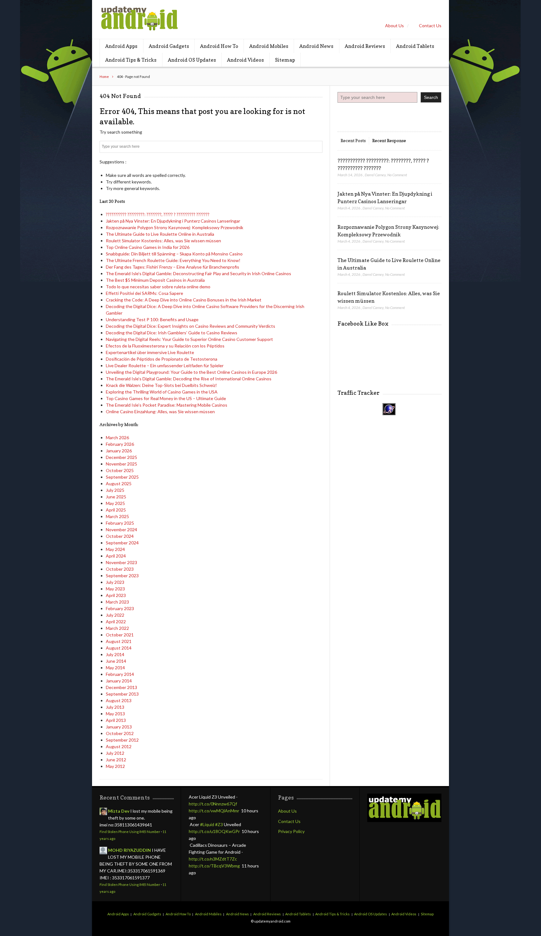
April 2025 (116, 509)
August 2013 (118, 700)
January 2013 (119, 726)
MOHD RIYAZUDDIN (129, 850)
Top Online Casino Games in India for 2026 (147, 247)
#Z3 (219, 824)
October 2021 (120, 634)
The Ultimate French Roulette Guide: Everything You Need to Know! (173, 260)
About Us (394, 25)
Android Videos (245, 60)
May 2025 (115, 503)
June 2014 (116, 661)
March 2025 (117, 516)
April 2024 (116, 555)
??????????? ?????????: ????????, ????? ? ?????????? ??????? (157, 214)
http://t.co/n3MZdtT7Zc (213, 858)
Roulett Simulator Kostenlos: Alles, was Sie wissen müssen (163, 240)
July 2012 (115, 753)
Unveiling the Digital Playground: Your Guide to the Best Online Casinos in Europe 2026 (191, 372)
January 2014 (119, 680)
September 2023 (122, 575)
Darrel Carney (375, 174)
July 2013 (115, 707)
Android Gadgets (169, 46)
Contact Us (430, 25)
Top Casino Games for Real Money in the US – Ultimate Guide (166, 398)
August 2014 (118, 648)
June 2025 (116, 496)
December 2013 (121, 687)
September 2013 (122, 694)
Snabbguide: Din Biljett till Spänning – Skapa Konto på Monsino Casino (174, 253)
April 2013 (116, 720)
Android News (316, 46)
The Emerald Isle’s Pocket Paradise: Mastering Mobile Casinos (166, 405)
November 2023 (121, 562)
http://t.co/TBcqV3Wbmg (214, 865)
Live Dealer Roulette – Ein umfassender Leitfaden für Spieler (165, 365)
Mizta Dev (118, 811)
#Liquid (207, 824)
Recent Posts (353, 140)
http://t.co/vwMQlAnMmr (214, 810)
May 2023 (115, 588)
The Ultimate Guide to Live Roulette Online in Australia (160, 234)
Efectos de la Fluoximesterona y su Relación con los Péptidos (165, 345)
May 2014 (115, 667)
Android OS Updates (192, 60)
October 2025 (120, 470)
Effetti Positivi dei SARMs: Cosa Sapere (144, 293)
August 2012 (118, 746)
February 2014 (120, 674)
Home (104, 77)
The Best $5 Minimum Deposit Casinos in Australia (155, 280)
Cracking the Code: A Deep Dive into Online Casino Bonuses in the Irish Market (183, 299)
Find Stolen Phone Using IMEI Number (130, 832)
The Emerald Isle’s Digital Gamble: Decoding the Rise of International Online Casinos (188, 378)
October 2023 (120, 569)
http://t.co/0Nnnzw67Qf (213, 803)
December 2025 (121, 457)
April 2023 (116, 595)
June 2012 (116, 759)
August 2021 (118, 641)
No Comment (397, 174)
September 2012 (122, 740)
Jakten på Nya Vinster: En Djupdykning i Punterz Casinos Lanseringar (173, 221)
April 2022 (116, 621)
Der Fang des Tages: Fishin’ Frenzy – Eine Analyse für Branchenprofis (172, 267)
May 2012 (115, 766)
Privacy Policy (291, 831)
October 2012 (120, 733)
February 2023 (120, 608)
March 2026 (117, 437)
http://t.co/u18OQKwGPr (214, 831)
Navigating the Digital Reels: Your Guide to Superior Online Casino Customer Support (189, 339)
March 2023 (117, 601)
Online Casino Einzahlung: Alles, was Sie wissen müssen (160, 411)
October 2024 (120, 536)
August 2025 (118, 483)
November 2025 (121, 463)
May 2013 (115, 713)
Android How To (219, 46)
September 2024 (122, 542)
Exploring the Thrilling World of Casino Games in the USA (162, 391)
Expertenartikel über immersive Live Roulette (150, 352)
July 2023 (115, 582)
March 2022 (117, 628)
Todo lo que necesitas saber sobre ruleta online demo (158, 286)
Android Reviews (365, 46)
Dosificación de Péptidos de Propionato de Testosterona (161, 359)
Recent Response (389, 140)
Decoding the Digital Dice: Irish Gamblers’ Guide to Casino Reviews (171, 332)
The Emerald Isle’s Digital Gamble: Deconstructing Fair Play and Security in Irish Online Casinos (198, 273)
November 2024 (121, 529)
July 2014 (115, 654)
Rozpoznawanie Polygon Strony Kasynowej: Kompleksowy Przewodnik (174, 227)
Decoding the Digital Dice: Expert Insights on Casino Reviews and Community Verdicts (190, 326)
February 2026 (120, 444)
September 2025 (122, 477)
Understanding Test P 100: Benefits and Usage (152, 319)
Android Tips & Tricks (131, 60)
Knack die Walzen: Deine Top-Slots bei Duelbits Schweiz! (161, 385)
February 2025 (120, 523)
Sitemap (285, 60)
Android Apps (121, 46)
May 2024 (115, 549)
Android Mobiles (268, 46)
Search (431, 97)
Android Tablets (415, 46)
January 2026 (119, 450)
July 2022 (115, 615)
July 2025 (115, 490)
